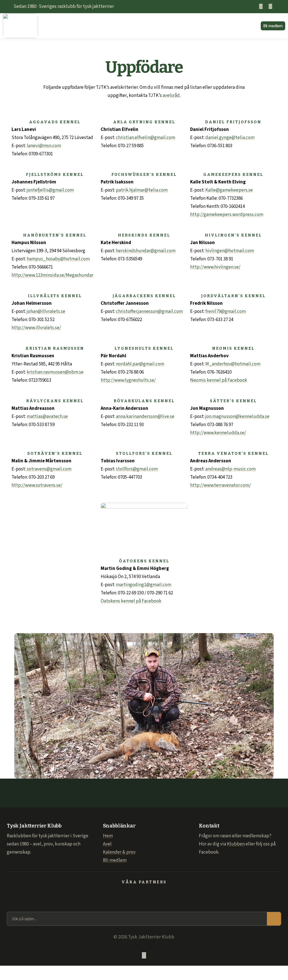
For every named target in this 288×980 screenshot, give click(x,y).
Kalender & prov (119, 852)
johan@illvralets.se (46, 311)
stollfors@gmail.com (137, 469)
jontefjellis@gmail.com (50, 190)
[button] (149, 26)
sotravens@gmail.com (48, 469)
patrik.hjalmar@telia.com (142, 190)
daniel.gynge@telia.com (230, 137)
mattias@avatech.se (47, 416)
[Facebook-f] (261, 7)
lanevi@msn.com (44, 145)
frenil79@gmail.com (225, 311)
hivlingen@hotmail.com (229, 250)
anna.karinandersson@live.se (145, 416)
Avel (107, 844)
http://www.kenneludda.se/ (218, 432)
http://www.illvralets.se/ (36, 327)
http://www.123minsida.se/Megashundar (52, 275)
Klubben (236, 844)
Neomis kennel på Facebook (218, 380)
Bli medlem (115, 860)
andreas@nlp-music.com (230, 469)
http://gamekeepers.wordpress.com (226, 214)
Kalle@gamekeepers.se (229, 190)
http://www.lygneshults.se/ (128, 380)
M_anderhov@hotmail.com (232, 364)
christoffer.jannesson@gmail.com (149, 311)
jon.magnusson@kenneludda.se (237, 416)
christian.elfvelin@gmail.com (145, 137)
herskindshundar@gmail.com (146, 250)
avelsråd (171, 95)
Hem (108, 836)
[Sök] (274, 919)
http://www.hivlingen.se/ (215, 267)
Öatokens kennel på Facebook (131, 601)
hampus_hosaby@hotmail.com (58, 259)
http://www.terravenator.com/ (220, 485)
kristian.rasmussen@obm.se (55, 372)
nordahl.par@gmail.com (140, 364)
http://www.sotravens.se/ (37, 485)
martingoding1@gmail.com (143, 584)
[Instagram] (270, 7)
